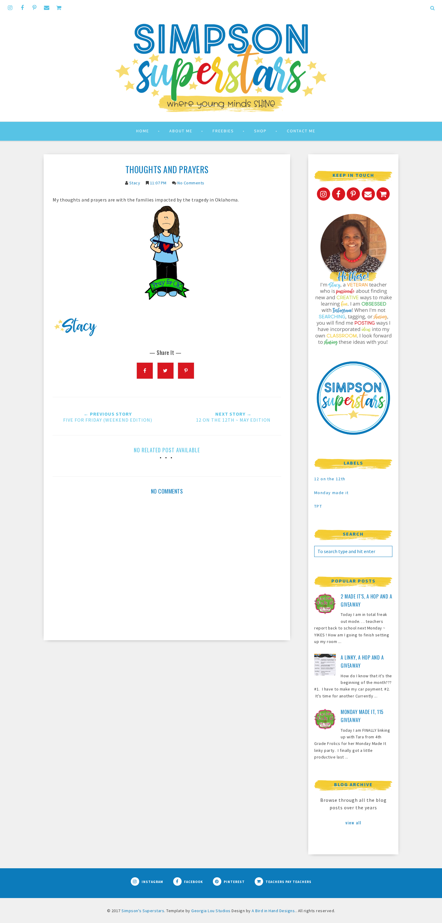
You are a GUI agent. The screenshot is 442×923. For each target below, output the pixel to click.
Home (142, 131)
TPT (318, 506)
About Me (180, 131)
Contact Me (301, 131)
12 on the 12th (329, 478)
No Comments (190, 183)
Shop (260, 131)
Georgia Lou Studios (211, 910)
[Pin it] (186, 370)
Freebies (223, 131)
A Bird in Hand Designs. (274, 910)
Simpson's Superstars (142, 910)
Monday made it (331, 492)
